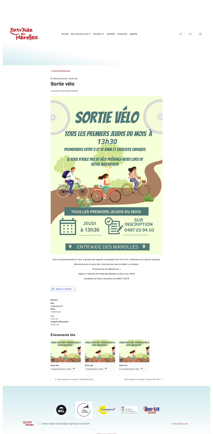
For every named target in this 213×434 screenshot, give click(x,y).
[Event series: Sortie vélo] (73, 368)
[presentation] (66, 351)
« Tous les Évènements (60, 71)
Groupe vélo (55, 324)
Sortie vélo (54, 319)
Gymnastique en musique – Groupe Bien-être (75, 379)
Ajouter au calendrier (64, 289)
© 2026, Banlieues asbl (179, 424)
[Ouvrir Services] (103, 34)
